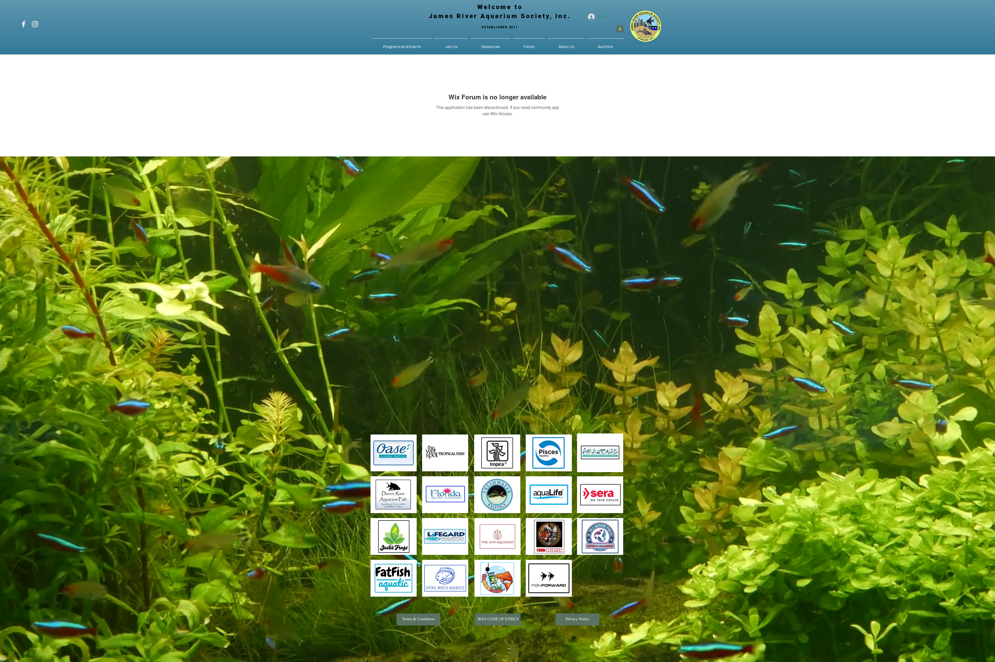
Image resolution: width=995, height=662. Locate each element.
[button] (620, 27)
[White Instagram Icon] (35, 24)
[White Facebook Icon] (23, 24)
